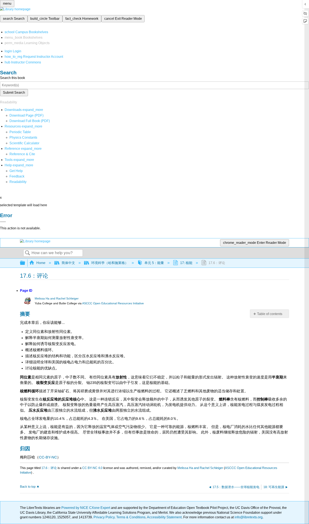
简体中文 (68, 263)
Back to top (28, 486)
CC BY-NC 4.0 (92, 468)
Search (27, 253)
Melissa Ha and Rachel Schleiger (57, 298)
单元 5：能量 (154, 263)
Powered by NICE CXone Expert (86, 508)
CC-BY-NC (48, 457)
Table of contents (269, 314)
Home (41, 263)
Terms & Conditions (130, 517)
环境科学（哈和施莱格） (109, 263)
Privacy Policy (104, 517)
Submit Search (14, 92)
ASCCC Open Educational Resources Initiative (113, 303)
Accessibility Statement (164, 517)
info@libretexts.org (248, 517)
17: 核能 (186, 263)
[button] (16, 176)
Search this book (12, 78)
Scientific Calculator (24, 143)
